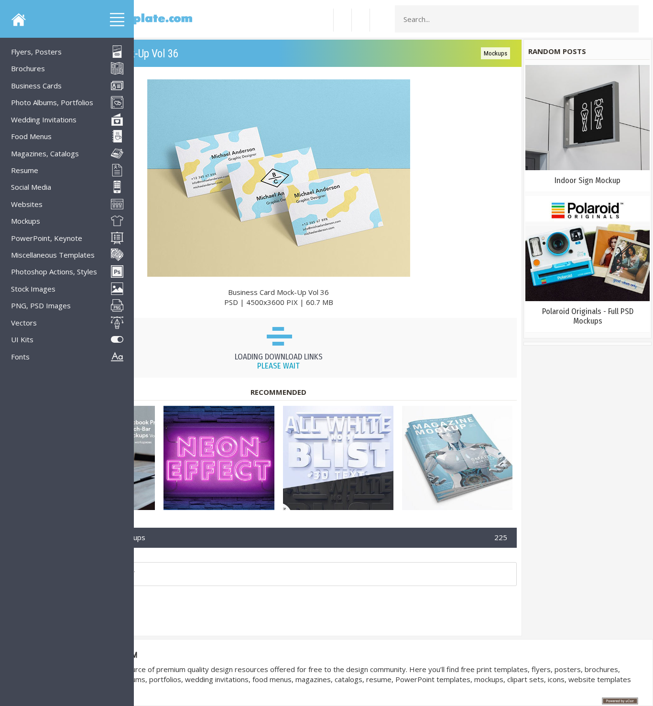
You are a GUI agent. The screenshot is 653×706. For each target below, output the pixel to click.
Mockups (495, 53)
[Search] (629, 19)
